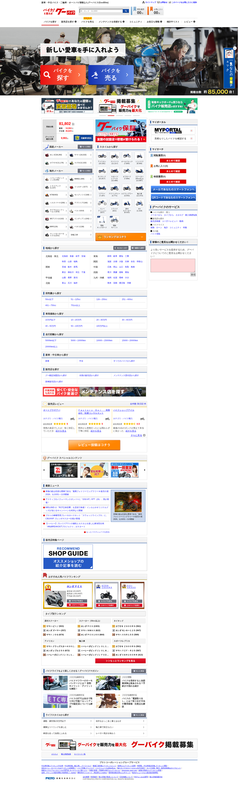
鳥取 (127, 267)
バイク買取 (155, 234)
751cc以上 (75, 305)
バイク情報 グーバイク (85, 768)
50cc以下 (49, 299)
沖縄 (129, 283)
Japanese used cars (129, 770)
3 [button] (119, 115)
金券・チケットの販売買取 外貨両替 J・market (58, 772)
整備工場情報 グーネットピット (104, 766)
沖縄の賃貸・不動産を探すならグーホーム (104, 770)
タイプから (169, 215)
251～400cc (127, 299)
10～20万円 (76, 320)
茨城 (64, 267)
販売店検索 (155, 221)
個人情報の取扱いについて (108, 777)
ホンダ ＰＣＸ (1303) (90, 626)
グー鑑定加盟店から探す (56, 375)
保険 (152, 227)
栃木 (70, 267)
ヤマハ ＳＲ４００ (131, 586)
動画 (181, 221)
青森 (72, 256)
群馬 (76, 267)
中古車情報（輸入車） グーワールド (78, 766)
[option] (67, 105)
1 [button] (102, 115)
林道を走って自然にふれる (55, 733)
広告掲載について (126, 777)
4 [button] (128, 115)
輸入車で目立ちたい (104, 727)
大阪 (121, 261)
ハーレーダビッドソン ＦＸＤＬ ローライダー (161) (104, 655)
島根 (133, 267)
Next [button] (194, 105)
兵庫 (127, 261)
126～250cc (101, 299)
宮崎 (115, 283)
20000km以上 (51, 347)
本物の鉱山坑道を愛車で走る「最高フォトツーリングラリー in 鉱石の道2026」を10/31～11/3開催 (77, 493)
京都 (115, 261)
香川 (109, 272)
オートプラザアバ (51, 410)
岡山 (115, 267)
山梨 (64, 277)
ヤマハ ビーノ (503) (55, 626)
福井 (76, 283)
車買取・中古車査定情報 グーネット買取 (152, 766)
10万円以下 (50, 320)
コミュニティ (175, 227)
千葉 (83, 272)
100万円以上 (102, 326)
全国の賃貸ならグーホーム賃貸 (150, 770)
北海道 (65, 256)
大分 (127, 277)
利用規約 (94, 777)
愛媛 (115, 272)
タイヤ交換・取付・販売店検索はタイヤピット (164, 768)
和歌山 (140, 261)
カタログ (179, 215)
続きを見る (61, 431)
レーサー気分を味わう (105, 733)
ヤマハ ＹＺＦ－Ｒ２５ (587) (128, 650)
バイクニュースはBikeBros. (106, 768)
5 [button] (136, 115)
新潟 (76, 277)
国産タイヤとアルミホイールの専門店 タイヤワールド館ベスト (64, 770)
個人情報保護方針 (156, 777)
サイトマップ (150, 2)
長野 (70, 277)
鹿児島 (122, 283)
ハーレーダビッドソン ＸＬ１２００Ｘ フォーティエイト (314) (74, 655)
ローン (159, 227)
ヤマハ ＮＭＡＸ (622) (90, 630)
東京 (64, 272)
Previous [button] (45, 105)
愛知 (121, 256)
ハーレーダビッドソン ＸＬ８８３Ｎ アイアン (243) (104, 650)
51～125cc (75, 299)
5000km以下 (50, 340)
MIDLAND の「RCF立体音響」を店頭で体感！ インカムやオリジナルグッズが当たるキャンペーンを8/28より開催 (77, 509)
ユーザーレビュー (170, 221)
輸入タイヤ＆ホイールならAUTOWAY (131, 768)
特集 (185, 227)
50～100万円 (76, 326)
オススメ (54, 754)
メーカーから (156, 215)
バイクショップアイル (123, 410)
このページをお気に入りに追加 (184, 2)
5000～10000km (78, 340)
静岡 (109, 256)
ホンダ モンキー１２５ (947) (128, 630)
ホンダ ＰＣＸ (74, 586)
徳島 (121, 272)
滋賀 (109, 261)
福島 (76, 261)
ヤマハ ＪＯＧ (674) (55, 635)
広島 (109, 267)
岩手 (78, 256)
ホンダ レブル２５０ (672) (58, 650)
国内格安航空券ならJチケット (120, 772)
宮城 (83, 256)
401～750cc (50, 305)
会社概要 (86, 777)
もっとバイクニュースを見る (98, 532)
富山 (64, 283)
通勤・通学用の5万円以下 (54, 721)
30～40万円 (127, 320)
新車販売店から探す (54, 381)
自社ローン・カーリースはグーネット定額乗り (58, 768)
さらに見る (136, 435)
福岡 (109, 277)
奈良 (133, 261)
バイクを (63, 74)
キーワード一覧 (80, 754)
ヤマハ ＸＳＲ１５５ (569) (127, 635)
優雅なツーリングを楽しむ (55, 727)
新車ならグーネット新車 (127, 766)
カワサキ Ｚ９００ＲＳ (106, 586)
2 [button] (111, 115)
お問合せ (163, 2)
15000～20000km (130, 340)
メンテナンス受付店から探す (126, 375)
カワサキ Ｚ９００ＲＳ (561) (128, 626)
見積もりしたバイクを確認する (170, 138)
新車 (47, 361)
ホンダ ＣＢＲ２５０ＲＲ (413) (129, 655)
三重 (127, 256)
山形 (70, 261)
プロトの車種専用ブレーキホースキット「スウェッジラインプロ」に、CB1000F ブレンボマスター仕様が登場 (77, 517)
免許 (166, 227)
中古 (81, 361)
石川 (70, 283)
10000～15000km (104, 340)
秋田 (64, 261)
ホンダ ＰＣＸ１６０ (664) (92, 635)
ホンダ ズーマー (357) (56, 630)
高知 (127, 272)
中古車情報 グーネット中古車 (52, 766)
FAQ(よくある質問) (141, 777)
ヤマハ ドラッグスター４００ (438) (61, 646)
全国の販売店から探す (89, 375)
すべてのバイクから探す (124, 361)
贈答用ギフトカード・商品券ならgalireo (92, 772)
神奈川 (71, 272)
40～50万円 (50, 326)
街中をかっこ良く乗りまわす (108, 721)
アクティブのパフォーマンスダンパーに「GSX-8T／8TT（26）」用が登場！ (77, 501)
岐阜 (115, 256)
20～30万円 (101, 320)
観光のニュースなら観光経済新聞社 (145, 772)
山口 (121, 267)
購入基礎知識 (191, 215)
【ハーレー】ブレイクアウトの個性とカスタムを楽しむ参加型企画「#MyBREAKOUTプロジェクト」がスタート (75, 525)
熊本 (109, 283)
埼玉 (78, 272)
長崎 (121, 277)
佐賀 (115, 277)
